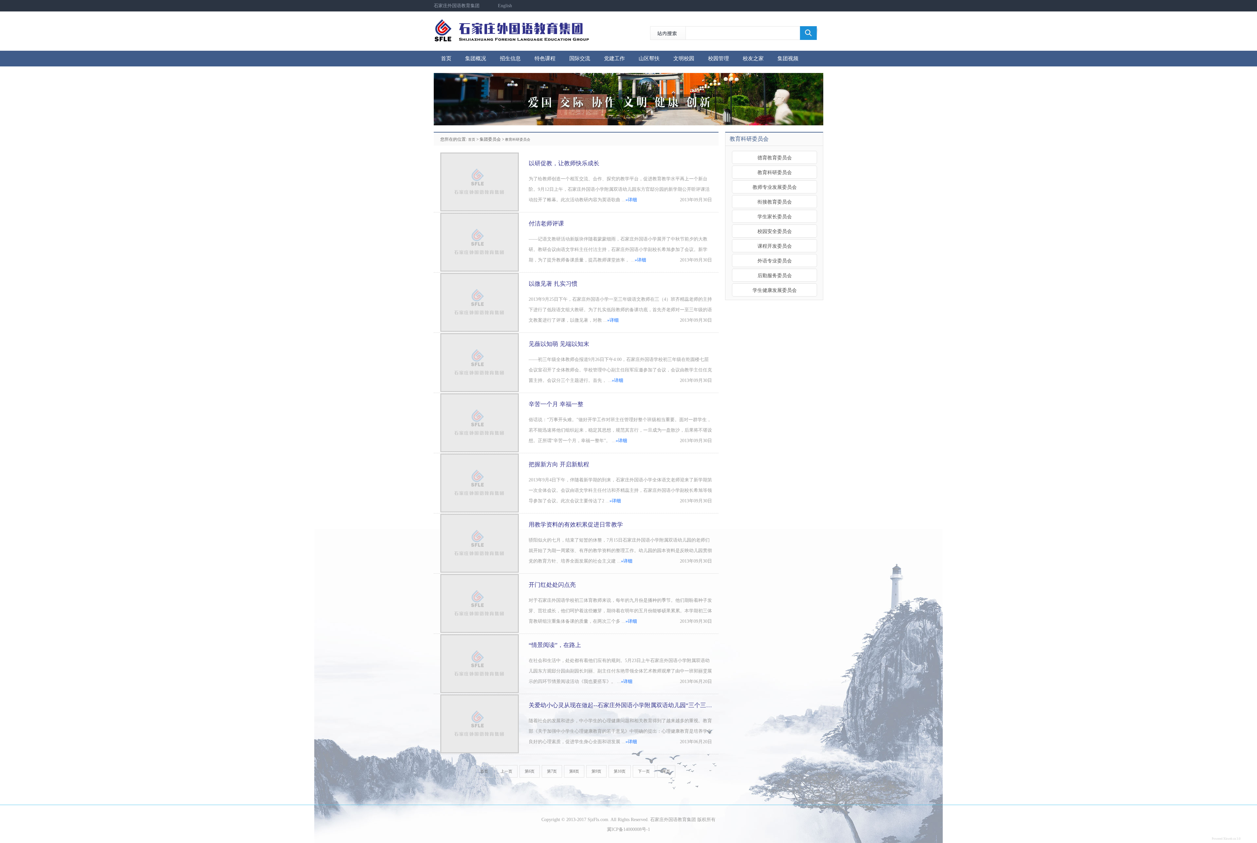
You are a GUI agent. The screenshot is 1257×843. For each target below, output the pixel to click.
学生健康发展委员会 (775, 290)
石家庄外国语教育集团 (457, 5)
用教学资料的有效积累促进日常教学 (576, 524)
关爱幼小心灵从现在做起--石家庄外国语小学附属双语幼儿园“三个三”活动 (624, 705)
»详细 (631, 199)
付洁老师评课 (546, 223)
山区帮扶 (649, 58)
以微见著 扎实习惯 (553, 283)
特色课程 (545, 58)
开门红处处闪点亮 (552, 585)
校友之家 (753, 58)
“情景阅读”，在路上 (555, 645)
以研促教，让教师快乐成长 (564, 163)
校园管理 (718, 58)
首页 (446, 58)
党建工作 (614, 58)
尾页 (666, 771)
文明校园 (683, 58)
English (505, 5)
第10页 (620, 771)
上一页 (506, 771)
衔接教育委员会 (774, 202)
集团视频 (787, 58)
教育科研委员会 (517, 139)
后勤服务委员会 (774, 275)
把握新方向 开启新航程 (559, 464)
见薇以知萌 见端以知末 (559, 344)
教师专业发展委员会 (775, 187)
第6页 (530, 771)
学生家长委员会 (774, 216)
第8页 (574, 771)
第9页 (596, 771)
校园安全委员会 (774, 231)
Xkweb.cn (1229, 838)
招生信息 (510, 58)
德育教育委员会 (774, 157)
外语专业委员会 (774, 260)
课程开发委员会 (774, 246)
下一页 (644, 771)
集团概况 (475, 58)
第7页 (552, 771)
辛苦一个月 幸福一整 (556, 404)
